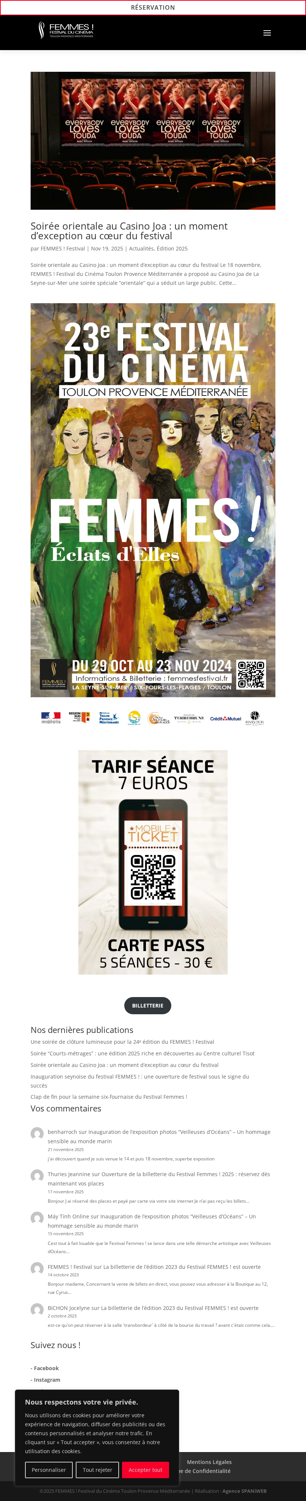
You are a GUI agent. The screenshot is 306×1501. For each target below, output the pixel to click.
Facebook (46, 1368)
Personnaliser (49, 1469)
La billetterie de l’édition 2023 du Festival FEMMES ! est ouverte (182, 1266)
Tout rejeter (97, 1469)
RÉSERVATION (153, 7)
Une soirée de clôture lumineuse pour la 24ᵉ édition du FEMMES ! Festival (122, 1041)
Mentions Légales (209, 1461)
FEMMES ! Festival (63, 248)
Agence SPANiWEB (244, 1491)
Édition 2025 (172, 248)
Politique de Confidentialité (195, 1470)
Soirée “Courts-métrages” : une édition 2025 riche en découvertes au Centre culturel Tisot (143, 1053)
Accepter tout (145, 1469)
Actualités (141, 248)
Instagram (47, 1379)
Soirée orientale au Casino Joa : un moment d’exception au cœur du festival (129, 230)
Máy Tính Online (68, 1216)
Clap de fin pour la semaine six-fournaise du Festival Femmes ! (109, 1096)
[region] (97, 1438)
